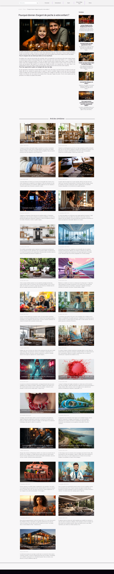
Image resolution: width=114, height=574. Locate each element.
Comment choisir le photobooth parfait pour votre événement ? (37, 209)
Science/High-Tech (79, 2)
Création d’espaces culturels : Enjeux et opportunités (76, 343)
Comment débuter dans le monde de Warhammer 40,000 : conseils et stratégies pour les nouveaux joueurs (37, 447)
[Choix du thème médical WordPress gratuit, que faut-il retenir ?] (76, 471)
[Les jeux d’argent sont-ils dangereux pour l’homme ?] (86, 19)
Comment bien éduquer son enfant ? (86, 82)
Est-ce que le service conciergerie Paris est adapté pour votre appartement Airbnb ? (86, 103)
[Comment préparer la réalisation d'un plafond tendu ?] (76, 505)
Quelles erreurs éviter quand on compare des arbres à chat (38, 141)
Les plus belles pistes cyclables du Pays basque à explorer (76, 446)
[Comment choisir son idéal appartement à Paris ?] (86, 37)
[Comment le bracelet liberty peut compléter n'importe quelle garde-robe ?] (38, 167)
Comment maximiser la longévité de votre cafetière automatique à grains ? (38, 242)
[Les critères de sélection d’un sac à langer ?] (38, 471)
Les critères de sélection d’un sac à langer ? (37, 479)
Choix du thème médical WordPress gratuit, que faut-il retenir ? (76, 480)
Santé (68, 3)
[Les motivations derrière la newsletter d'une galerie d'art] (76, 301)
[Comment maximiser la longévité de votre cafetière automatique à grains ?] (38, 234)
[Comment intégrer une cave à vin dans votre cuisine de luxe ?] (38, 335)
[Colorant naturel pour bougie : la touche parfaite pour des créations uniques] (76, 369)
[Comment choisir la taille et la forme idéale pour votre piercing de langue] (38, 403)
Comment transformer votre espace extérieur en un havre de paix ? (38, 276)
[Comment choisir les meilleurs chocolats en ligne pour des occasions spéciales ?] (76, 167)
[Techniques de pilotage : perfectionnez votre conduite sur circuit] (76, 268)
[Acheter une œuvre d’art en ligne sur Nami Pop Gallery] (86, 57)
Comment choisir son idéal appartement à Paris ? (86, 44)
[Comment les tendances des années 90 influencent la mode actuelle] (38, 369)
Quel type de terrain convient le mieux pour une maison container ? (38, 547)
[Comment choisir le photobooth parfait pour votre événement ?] (38, 200)
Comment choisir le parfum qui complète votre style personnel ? (76, 209)
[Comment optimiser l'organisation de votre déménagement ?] (76, 133)
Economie (47, 3)
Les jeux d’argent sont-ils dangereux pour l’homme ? (86, 26)
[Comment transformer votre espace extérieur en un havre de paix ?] (38, 268)
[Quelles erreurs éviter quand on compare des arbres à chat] (38, 133)
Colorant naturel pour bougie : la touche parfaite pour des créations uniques (76, 377)
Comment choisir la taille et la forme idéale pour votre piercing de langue (38, 411)
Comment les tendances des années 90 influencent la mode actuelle (37, 377)
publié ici (66, 60)
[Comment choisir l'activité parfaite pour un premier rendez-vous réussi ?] (38, 301)
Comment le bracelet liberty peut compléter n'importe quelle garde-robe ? (38, 175)
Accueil (20, 9)
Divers (90, 3)
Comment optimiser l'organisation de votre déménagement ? (76, 141)
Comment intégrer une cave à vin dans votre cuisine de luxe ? (38, 344)
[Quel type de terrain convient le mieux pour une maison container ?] (38, 539)
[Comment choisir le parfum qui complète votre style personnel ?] (76, 200)
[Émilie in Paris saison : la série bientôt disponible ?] (38, 505)
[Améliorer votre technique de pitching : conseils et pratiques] (76, 234)
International (58, 3)
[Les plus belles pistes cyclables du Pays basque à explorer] (76, 438)
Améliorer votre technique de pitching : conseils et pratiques (76, 242)
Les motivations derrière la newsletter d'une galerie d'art (76, 310)
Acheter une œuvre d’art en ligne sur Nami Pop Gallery (86, 63)
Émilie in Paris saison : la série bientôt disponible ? (37, 513)
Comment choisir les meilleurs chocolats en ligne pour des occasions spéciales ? (76, 175)
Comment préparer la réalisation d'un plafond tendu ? (76, 513)
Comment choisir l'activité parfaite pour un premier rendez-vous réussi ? (38, 310)
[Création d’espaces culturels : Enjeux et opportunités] (76, 335)
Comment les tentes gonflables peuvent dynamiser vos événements (76, 411)
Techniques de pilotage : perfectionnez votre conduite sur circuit (76, 276)
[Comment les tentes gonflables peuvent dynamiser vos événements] (76, 403)
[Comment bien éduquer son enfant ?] (86, 76)
